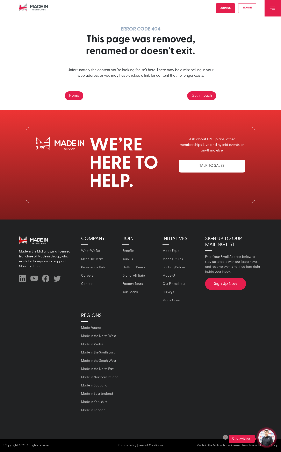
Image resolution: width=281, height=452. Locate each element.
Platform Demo (133, 267)
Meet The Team (92, 259)
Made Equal (171, 251)
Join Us (225, 8)
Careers (87, 275)
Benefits (128, 251)
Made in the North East (97, 369)
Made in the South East (98, 352)
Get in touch (202, 96)
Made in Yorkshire (94, 402)
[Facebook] (45, 278)
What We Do (90, 251)
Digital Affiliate (133, 275)
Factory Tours (132, 284)
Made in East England (97, 394)
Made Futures (173, 259)
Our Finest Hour (174, 284)
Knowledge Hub (93, 267)
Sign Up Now (225, 284)
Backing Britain (174, 267)
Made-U (169, 275)
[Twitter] (57, 278)
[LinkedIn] (22, 278)
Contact (87, 284)
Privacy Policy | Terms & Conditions (140, 445)
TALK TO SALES (211, 166)
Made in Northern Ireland (99, 377)
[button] (225, 437)
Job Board (130, 292)
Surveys (168, 292)
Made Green (172, 300)
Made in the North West (98, 336)
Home (74, 96)
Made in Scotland (94, 385)
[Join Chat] (266, 437)
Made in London (93, 410)
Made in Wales (92, 344)
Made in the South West (98, 361)
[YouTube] (34, 278)
